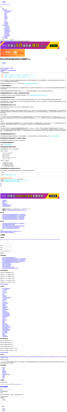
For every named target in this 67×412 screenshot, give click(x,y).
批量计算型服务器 (5, 309)
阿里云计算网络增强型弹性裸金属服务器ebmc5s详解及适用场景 (13, 219)
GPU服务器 (61, 356)
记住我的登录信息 (4, 391)
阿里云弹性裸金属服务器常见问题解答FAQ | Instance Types (17, 210)
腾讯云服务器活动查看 (4, 352)
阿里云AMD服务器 (55, 356)
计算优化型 (4, 317)
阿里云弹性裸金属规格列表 (55, 136)
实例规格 (50, 356)
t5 (4, 357)
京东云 (28, 356)
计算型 (5, 14)
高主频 (5, 19)
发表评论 (3, 62)
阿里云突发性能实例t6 (6, 330)
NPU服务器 (4, 296)
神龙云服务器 (4, 201)
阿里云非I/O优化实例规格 (6, 264)
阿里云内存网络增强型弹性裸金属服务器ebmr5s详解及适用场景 (13, 216)
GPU (59, 356)
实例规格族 (10, 356)
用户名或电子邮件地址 (4, 396)
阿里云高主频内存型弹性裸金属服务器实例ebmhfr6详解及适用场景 (13, 214)
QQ (1, 251)
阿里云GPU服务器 (44, 356)
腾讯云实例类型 (5, 25)
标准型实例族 (6, 32)
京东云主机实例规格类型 (6, 297)
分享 (1, 185)
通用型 (5, 13)
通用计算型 (4, 323)
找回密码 (5, 386)
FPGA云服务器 (7, 26)
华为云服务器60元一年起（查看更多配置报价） (12, 181)
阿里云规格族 (4, 41)
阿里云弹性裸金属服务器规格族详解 (8, 224)
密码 (1, 390)
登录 (1, 386)
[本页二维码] (3, 410)
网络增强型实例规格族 (6, 315)
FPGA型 (5, 21)
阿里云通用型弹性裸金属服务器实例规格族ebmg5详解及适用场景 (13, 261)
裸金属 (3, 202)
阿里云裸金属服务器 (17, 356)
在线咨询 (3, 409)
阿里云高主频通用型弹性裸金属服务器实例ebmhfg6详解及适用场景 (14, 215)
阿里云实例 (25, 356)
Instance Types (4, 295)
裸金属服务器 (4, 203)
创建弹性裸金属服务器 (8, 144)
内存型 (5, 15)
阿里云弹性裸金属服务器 (6, 206)
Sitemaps (14, 384)
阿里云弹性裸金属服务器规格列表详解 (31, 83)
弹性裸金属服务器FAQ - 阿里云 (10, 174)
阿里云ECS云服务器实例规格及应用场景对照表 (10, 228)
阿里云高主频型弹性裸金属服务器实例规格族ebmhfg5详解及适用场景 (14, 258)
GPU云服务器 (6, 27)
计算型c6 (22, 356)
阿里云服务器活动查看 (4, 284)
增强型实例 (4, 304)
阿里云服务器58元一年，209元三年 (10, 179)
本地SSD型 (6, 18)
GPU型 (5, 20)
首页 (3, 8)
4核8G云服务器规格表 (6, 288)
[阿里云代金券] (12, 56)
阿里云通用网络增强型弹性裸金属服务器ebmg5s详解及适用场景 (13, 223)
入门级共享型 (6, 12)
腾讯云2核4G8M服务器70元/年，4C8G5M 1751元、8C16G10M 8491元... (16, 180)
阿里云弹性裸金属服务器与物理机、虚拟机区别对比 (38, 95)
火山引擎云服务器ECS (6, 314)
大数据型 (3, 305)
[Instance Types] (19, 384)
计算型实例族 (6, 33)
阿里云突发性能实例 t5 (8, 11)
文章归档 (3, 1)
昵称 (1, 245)
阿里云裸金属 (2, 356)
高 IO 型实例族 (6, 34)
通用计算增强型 (5, 324)
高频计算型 (4, 335)
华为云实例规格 (5, 38)
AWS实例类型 (4, 289)
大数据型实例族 (7, 29)
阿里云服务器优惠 (5, 328)
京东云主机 (6, 357)
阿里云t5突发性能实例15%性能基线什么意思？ (10, 268)
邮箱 (1, 247)
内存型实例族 (6, 28)
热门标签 (3, 2)
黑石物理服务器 (7, 35)
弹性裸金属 (6, 22)
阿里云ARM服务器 (5, 325)
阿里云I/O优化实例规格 (6, 265)
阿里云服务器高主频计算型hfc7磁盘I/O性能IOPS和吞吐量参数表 (13, 225)
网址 (1, 249)
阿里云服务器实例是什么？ (7, 263)
